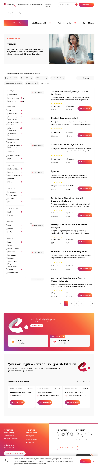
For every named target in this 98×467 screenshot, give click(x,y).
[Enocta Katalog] (22, 7)
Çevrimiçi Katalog (9, 436)
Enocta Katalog (9, 433)
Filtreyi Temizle (45, 83)
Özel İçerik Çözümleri (47, 5)
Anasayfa (6, 13)
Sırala (87, 78)
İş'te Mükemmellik (41, 23)
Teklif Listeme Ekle (85, 109)
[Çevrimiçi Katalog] (36, 7)
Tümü (15, 23)
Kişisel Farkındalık (67, 23)
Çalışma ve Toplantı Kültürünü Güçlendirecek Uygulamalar (84, 435)
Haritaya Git (30, 436)
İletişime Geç (86, 5)
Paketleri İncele (37, 326)
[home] (10, 4)
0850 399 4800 (9, 448)
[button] (22, 7)
